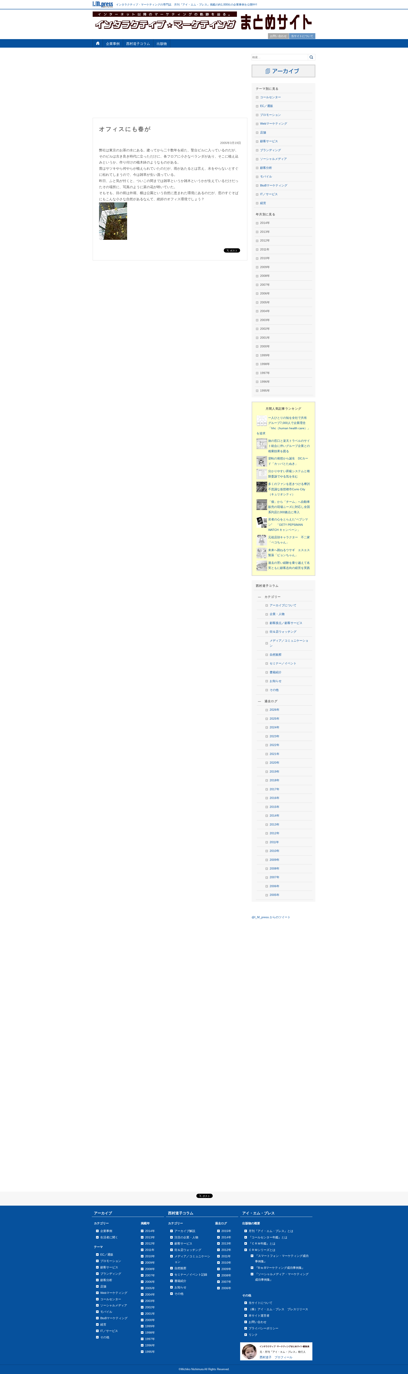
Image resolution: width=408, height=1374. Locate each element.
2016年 (274, 798)
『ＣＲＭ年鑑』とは (262, 1243)
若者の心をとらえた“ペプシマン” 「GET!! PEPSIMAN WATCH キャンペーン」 (288, 524)
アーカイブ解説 (184, 1231)
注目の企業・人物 (186, 1237)
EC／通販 (266, 106)
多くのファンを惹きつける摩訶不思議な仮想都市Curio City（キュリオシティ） (289, 489)
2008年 (274, 868)
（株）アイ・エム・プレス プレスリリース (278, 1309)
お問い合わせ (278, 36)
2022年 (274, 745)
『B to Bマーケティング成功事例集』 (280, 1267)
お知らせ (276, 681)
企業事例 (113, 43)
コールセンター (270, 97)
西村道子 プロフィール (276, 1357)
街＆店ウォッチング (283, 631)
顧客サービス (269, 141)
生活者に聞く (109, 1237)
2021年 (274, 754)
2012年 (274, 833)
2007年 (274, 877)
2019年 (274, 771)
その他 (274, 690)
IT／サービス (269, 194)
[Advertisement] (170, 84)
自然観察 (276, 654)
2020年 (274, 762)
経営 (263, 203)
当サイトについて (302, 36)
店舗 (263, 132)
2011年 (274, 842)
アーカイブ (103, 1213)
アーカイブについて (283, 605)
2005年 (274, 895)
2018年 (274, 780)
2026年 (274, 709)
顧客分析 (266, 167)
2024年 (274, 727)
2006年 (274, 886)
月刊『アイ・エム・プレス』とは (271, 1231)
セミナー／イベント (283, 663)
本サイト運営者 (259, 1315)
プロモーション (270, 115)
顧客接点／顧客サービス (286, 623)
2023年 (274, 736)
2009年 (274, 859)
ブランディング (270, 150)
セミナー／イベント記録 (190, 1274)
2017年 (274, 789)
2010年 (274, 851)
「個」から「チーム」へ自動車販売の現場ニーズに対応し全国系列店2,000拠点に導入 (289, 507)
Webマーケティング (273, 123)
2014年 (274, 815)
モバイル (266, 176)
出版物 (162, 43)
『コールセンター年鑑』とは (268, 1237)
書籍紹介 (276, 672)
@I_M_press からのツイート (271, 917)
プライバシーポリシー (263, 1328)
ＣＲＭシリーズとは (262, 1250)
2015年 (274, 806)
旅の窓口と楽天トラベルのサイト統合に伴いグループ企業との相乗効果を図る (289, 446)
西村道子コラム (138, 43)
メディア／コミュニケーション (289, 643)
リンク (253, 1334)
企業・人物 (277, 614)
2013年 (274, 824)
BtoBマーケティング (273, 185)
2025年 (274, 718)
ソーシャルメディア (273, 159)
